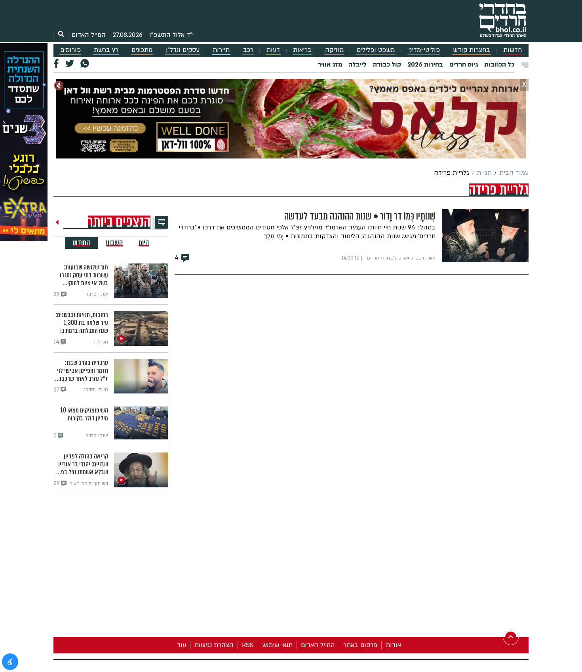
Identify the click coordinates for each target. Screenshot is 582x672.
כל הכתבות (499, 64)
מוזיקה (334, 50)
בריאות (302, 50)
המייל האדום (89, 35)
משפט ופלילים (376, 50)
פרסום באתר (360, 645)
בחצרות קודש (471, 50)
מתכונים (141, 50)
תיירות (221, 50)
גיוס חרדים (463, 64)
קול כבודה (387, 64)
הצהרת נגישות (214, 645)
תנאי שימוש (277, 645)
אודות (393, 645)
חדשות (512, 50)
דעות (273, 50)
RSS (248, 645)
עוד (181, 645)
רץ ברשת (106, 50)
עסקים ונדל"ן (183, 50)
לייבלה (357, 64)
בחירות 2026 (425, 64)
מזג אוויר (330, 64)
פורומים (70, 50)
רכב (248, 50)
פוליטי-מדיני (424, 50)
